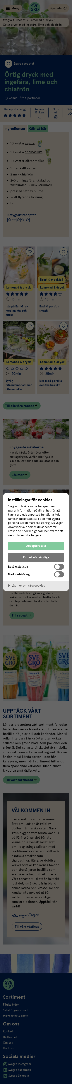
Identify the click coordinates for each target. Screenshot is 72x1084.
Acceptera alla (36, 546)
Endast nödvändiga (36, 557)
